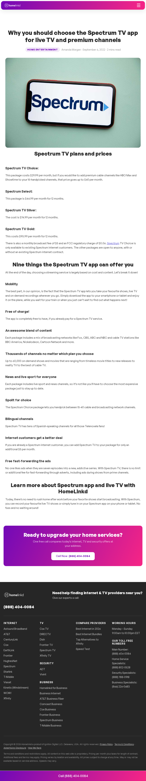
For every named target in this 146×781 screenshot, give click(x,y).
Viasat (7, 682)
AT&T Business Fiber (52, 698)
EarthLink (9, 650)
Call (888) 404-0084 (73, 776)
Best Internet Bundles (89, 634)
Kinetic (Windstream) (16, 687)
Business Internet (50, 693)
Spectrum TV (48, 650)
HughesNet (10, 661)
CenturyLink (11, 639)
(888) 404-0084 (19, 606)
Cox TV (44, 628)
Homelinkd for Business (53, 688)
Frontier (8, 655)
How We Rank (34, 747)
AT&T (7, 634)
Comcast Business (51, 704)
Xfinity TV (45, 655)
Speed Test (83, 649)
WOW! (7, 693)
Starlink (8, 671)
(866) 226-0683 (121, 686)
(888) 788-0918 (120, 677)
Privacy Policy (106, 744)
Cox (6, 645)
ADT (42, 669)
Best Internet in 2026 (88, 628)
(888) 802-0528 (121, 667)
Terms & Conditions (124, 744)
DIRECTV (45, 634)
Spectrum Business (51, 720)
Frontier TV (46, 645)
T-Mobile (9, 677)
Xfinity (7, 698)
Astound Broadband (15, 628)
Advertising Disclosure (15, 747)
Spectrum (113, 243)
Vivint (43, 674)
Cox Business (48, 709)
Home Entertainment (42, 49)
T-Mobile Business (50, 725)
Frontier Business (50, 714)
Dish (42, 639)
